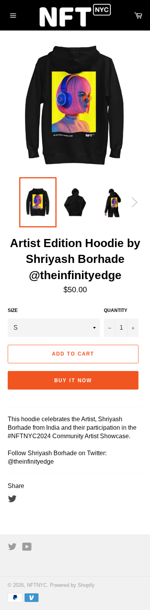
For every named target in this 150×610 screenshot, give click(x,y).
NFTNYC (37, 585)
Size (13, 310)
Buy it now (73, 380)
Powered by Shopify (72, 585)
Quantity (115, 310)
